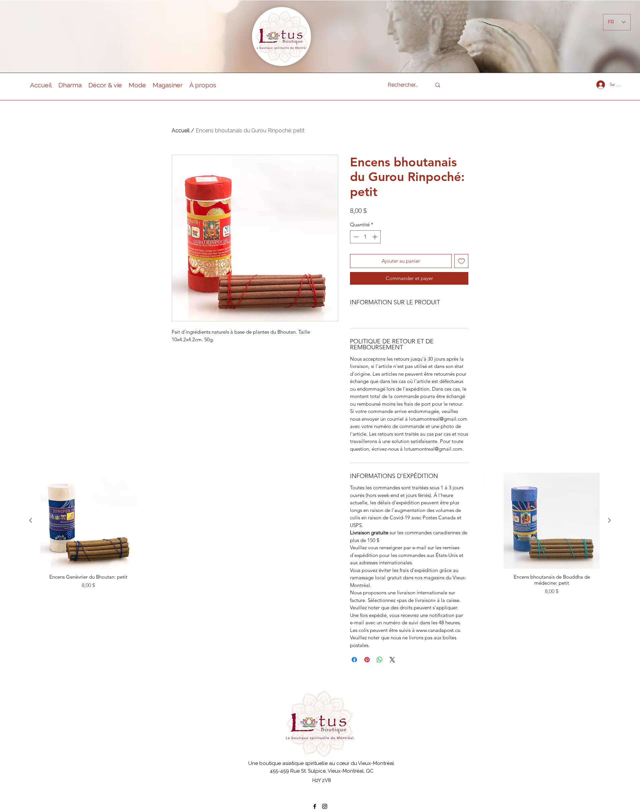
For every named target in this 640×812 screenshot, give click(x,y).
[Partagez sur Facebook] (354, 660)
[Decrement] (355, 237)
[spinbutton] (365, 237)
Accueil (181, 130)
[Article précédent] (31, 520)
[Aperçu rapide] (88, 521)
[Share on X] (392, 660)
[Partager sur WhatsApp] (380, 660)
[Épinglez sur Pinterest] (367, 660)
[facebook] (314, 806)
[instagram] (324, 806)
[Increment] (375, 237)
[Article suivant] (609, 520)
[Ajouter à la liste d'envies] (461, 261)
